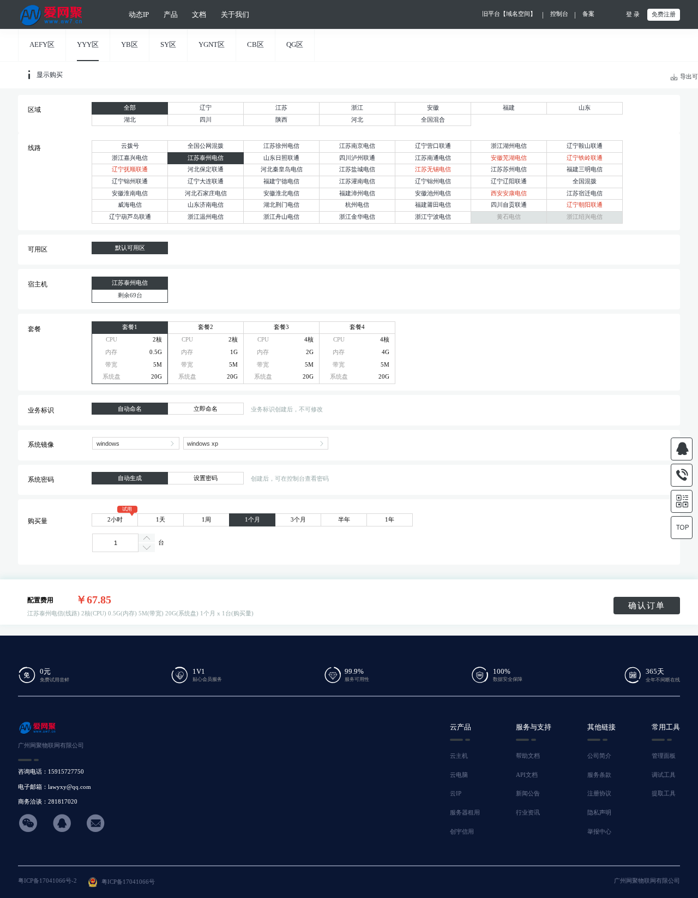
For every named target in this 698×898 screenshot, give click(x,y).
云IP (455, 794)
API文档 (527, 775)
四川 (206, 120)
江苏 (281, 108)
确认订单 (646, 605)
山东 (585, 108)
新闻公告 (528, 794)
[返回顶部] (682, 527)
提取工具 (664, 794)
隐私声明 (599, 813)
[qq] (682, 449)
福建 (509, 108)
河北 (357, 120)
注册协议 (599, 794)
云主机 (459, 756)
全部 (130, 108)
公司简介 (599, 756)
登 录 (633, 14)
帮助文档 (528, 756)
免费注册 (664, 14)
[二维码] (682, 501)
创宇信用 (462, 832)
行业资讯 (528, 813)
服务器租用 (465, 813)
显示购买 (50, 75)
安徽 (433, 108)
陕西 (281, 120)
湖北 (130, 120)
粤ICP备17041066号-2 (47, 881)
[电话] (682, 475)
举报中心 (599, 832)
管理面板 (664, 756)
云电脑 (459, 775)
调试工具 (664, 775)
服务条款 (599, 775)
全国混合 (433, 120)
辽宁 (206, 108)
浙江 (357, 108)
